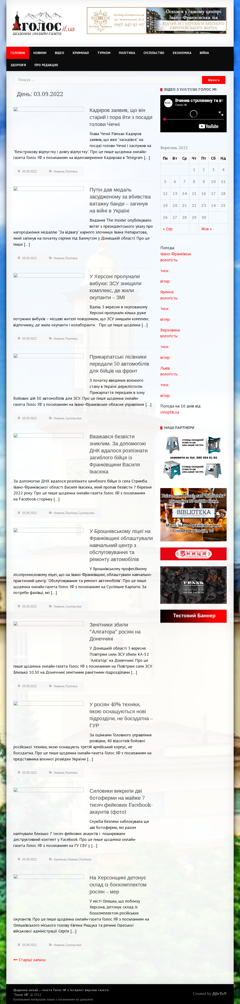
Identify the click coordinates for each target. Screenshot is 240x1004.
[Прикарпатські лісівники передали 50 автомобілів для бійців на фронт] (48, 372)
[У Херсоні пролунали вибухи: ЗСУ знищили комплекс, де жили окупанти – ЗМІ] (48, 292)
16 (203, 193)
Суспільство (153, 53)
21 (184, 205)
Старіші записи (32, 959)
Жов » (206, 228)
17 (213, 193)
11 (223, 181)
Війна (204, 53)
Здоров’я (18, 65)
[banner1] (157, 20)
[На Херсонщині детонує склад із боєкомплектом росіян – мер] (48, 893)
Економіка (182, 53)
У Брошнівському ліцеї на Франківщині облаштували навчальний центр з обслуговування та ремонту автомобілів (121, 545)
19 (165, 205)
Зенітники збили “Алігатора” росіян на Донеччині (115, 632)
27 (174, 217)
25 (223, 205)
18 (223, 193)
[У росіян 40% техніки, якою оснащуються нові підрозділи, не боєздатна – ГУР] (48, 720)
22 (194, 205)
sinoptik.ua (169, 412)
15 (194, 193)
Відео (59, 53)
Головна (18, 53)
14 (184, 193)
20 (174, 205)
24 (213, 205)
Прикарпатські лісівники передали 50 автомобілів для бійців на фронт (119, 364)
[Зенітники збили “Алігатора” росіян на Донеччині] (48, 640)
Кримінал (81, 53)
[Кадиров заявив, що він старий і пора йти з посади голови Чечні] (48, 126)
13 (174, 193)
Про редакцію (46, 65)
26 (165, 217)
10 (213, 181)
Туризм (103, 53)
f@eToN (220, 993)
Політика (127, 53)
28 (184, 217)
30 (203, 217)
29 (194, 217)
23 (203, 205)
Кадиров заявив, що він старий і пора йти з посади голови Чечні (121, 117)
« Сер (167, 228)
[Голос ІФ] (43, 23)
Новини (39, 53)
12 (165, 193)
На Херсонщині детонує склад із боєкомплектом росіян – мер (118, 885)
